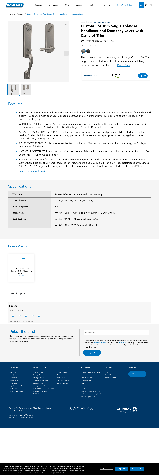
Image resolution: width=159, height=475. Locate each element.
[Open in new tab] (127, 409)
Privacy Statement (100, 343)
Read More (123, 65)
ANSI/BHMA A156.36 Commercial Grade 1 (76, 225)
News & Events (110, 375)
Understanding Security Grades (91, 394)
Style (67, 5)
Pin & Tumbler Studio (16, 391)
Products (38, 5)
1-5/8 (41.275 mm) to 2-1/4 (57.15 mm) (74, 200)
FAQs (83, 383)
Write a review (104, 22)
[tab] (13, 90)
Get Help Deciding (39, 394)
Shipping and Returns (88, 386)
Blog (106, 372)
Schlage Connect (39, 386)
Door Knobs (13, 375)
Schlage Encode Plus (40, 375)
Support (79, 5)
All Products (15, 368)
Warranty (17, 194)
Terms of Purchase (25, 408)
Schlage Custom (62, 383)
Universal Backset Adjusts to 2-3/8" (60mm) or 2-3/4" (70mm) (85, 213)
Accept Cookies (137, 469)
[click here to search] (151, 5)
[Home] (15, 5)
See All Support (18, 293)
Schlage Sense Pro (39, 372)
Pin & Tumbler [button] (106, 5)
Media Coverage (110, 378)
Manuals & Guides (87, 378)
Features (15, 104)
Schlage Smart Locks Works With (44, 388)
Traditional (60, 375)
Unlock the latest (22, 331)
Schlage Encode (38, 378)
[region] (79, 469)
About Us (108, 368)
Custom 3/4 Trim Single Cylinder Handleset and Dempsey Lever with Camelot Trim (112, 31)
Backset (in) (18, 213)
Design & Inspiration (64, 380)
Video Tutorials (86, 380)
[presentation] (21, 274)
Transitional (61, 378)
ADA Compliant (20, 206)
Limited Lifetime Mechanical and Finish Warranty (78, 194)
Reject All (122, 469)
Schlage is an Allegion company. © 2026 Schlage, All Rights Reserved (21, 416)
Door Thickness (20, 200)
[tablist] (38, 90)
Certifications (19, 219)
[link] (146, 5)
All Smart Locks (40, 368)
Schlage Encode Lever (40, 380)
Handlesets (13, 383)
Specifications (19, 186)
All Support (86, 368)
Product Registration (88, 396)
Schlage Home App (40, 391)
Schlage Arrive (38, 383)
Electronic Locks (14, 380)
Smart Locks (53, 5)
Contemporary (62, 372)
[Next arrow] (66, 53)
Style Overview (63, 368)
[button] (66, 24)
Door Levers (13, 378)
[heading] (79, 246)
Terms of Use (122, 343)
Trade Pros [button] (93, 5)
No (56, 206)
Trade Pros (133, 368)
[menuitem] (20, 372)
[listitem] (83, 51)
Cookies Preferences (106, 469)
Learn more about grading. (34, 171)
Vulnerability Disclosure (22, 411)
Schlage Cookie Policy (57, 473)
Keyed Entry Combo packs (18, 386)
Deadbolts (12, 372)
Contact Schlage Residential (90, 391)
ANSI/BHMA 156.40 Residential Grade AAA (76, 219)
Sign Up (92, 352)
